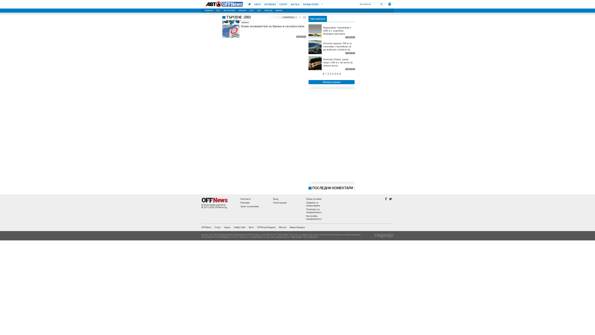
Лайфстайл (311, 4)
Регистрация (280, 202)
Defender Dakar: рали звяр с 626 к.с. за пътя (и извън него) (338, 62)
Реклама (245, 202)
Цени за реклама (249, 206)
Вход (275, 199)
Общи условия (314, 199)
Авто (257, 4)
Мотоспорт (230, 10)
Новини (209, 10)
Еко (259, 10)
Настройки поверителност (314, 217)
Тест (218, 10)
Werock (282, 227)
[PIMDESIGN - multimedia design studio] (383, 236)
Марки (278, 10)
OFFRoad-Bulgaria (266, 227)
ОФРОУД (268, 10)
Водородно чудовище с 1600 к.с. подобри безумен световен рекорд (337, 32)
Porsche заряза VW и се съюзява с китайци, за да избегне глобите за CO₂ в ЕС (337, 48)
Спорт (283, 4)
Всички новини (331, 82)
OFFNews (206, 227)
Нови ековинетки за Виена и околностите (272, 26)
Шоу (252, 10)
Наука (295, 4)
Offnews (270, 4)
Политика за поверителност (314, 211)
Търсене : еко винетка (238, 19)
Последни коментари (332, 188)
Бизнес (242, 10)
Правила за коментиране (313, 204)
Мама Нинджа (297, 227)
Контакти (245, 199)
